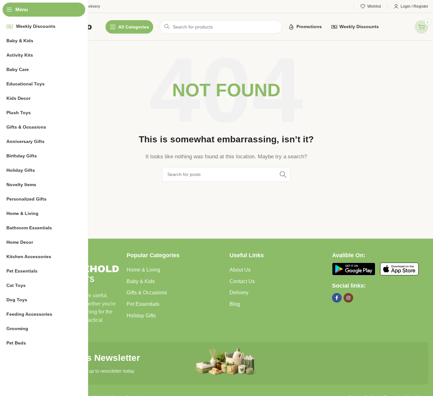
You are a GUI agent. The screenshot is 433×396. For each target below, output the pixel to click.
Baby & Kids (141, 281)
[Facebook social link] (337, 298)
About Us (240, 270)
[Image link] (353, 268)
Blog (234, 304)
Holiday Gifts (141, 315)
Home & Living (143, 270)
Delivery (238, 292)
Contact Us (242, 281)
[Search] (283, 174)
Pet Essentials (143, 304)
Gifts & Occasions (147, 292)
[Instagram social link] (348, 298)
